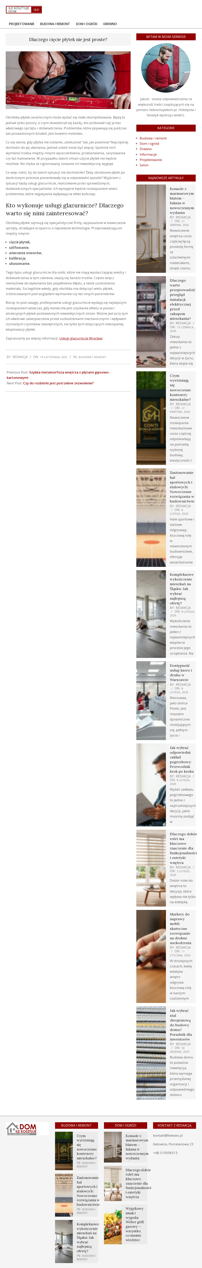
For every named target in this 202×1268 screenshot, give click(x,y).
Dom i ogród (149, 143)
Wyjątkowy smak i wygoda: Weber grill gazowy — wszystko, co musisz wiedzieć (135, 1224)
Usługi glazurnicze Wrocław (80, 338)
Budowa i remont (92, 357)
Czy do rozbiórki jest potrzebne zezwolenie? (58, 383)
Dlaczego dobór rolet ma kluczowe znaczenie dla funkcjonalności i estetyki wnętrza (183, 848)
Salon (144, 165)
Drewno (146, 149)
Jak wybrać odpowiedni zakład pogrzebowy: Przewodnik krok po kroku (182, 759)
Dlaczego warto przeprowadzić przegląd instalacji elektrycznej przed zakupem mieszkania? (182, 299)
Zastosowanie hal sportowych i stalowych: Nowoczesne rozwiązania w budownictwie (182, 486)
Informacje (148, 154)
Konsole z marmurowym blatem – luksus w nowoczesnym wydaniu (182, 200)
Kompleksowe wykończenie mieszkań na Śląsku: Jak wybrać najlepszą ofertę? (182, 588)
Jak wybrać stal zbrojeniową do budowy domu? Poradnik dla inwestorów (181, 1024)
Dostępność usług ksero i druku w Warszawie (181, 672)
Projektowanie (151, 159)
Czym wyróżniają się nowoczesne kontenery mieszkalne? (180, 387)
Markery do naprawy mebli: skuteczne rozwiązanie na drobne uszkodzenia (180, 928)
